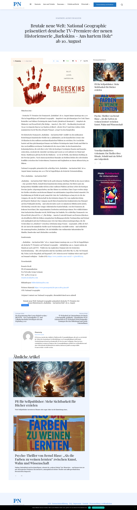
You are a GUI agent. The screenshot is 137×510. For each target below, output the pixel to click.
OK (89, 507)
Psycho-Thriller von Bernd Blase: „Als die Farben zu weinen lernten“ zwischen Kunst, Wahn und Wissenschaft (46, 459)
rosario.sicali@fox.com (29, 278)
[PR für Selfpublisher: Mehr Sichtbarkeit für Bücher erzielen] (49, 379)
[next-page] (21, 476)
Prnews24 (18, 61)
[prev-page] (15, 476)
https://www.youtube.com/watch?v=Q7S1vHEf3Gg (65, 256)
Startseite (60, 18)
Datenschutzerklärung (98, 507)
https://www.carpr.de (39, 334)
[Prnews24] (28, 340)
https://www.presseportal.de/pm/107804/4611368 (52, 287)
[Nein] (135, 507)
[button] (121, 5)
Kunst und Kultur (73, 18)
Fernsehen (25, 305)
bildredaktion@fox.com (40, 282)
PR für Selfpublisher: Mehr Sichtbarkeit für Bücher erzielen (45, 403)
